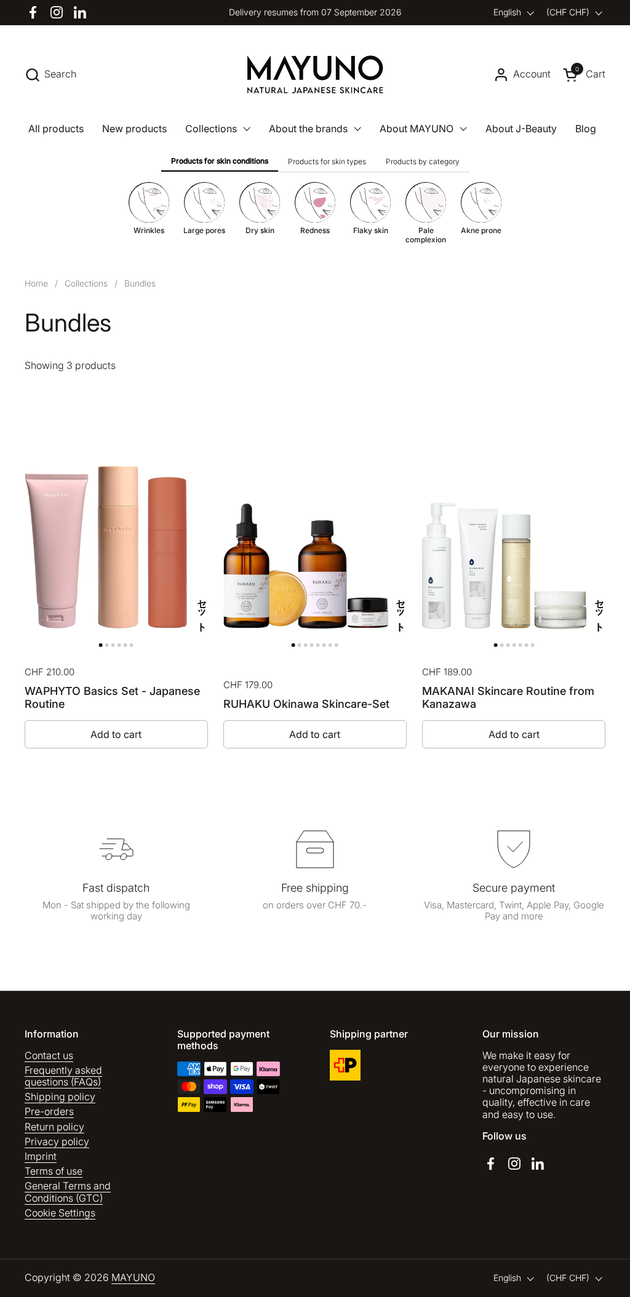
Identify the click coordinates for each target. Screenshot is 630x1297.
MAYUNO (133, 1277)
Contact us (49, 1055)
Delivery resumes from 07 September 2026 (315, 12)
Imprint (41, 1156)
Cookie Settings (60, 1213)
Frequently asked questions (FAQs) (63, 1076)
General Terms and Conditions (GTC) (68, 1192)
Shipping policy (60, 1096)
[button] (50, 74)
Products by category (423, 161)
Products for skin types (327, 161)
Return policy (54, 1126)
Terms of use (53, 1171)
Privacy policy (57, 1141)
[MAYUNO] (315, 74)
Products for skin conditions (219, 160)
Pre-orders (49, 1111)
